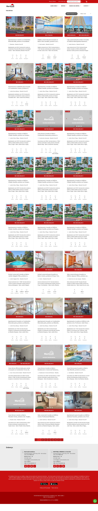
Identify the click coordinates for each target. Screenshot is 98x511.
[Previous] (7, 24)
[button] (86, 1)
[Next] (31, 24)
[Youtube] (31, 466)
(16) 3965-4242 (27, 458)
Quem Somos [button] (53, 5)
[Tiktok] (34, 466)
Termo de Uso (55, 487)
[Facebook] (25, 466)
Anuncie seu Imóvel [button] (74, 5)
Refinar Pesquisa (71, 13)
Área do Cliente (52, 1)
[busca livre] (81, 1)
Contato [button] (86, 5)
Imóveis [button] (63, 5)
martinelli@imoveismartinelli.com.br (32, 459)
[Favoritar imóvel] (32, 18)
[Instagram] (28, 466)
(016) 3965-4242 (62, 1)
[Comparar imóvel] (32, 20)
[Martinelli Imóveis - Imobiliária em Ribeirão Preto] (12, 6)
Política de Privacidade (45, 487)
